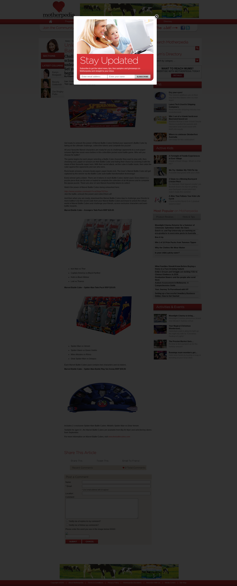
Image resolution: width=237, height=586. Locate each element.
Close (156, 16)
